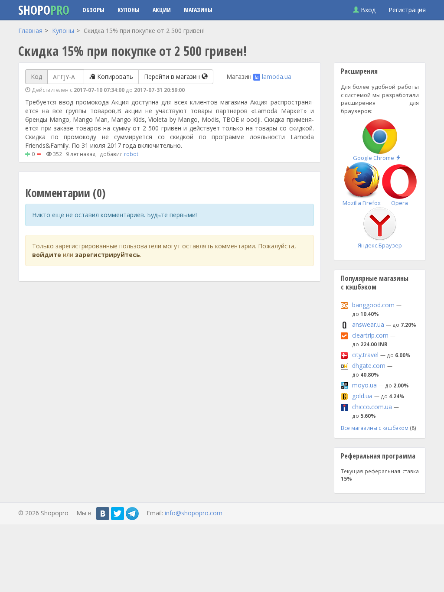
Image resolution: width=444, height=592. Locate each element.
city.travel (365, 355)
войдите (46, 254)
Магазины (198, 10)
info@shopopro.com (193, 513)
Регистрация (407, 10)
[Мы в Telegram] (132, 513)
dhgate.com (368, 365)
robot (131, 153)
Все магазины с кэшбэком (374, 427)
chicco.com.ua (372, 407)
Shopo (43, 10)
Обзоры (93, 10)
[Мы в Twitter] (117, 513)
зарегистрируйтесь (107, 254)
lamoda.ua (276, 76)
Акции (162, 10)
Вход (367, 10)
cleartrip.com (370, 335)
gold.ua (362, 396)
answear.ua (368, 324)
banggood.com (373, 305)
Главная (30, 30)
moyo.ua (364, 385)
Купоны (129, 10)
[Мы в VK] (102, 513)
